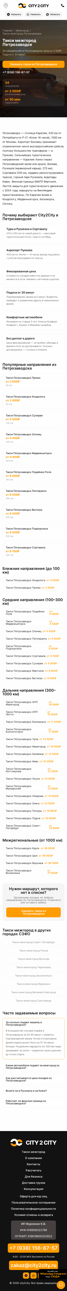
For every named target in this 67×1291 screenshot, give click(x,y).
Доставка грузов (33, 1182)
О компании (33, 1158)
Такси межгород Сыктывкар (33, 1000)
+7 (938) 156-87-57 (16, 72)
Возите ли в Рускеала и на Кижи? (26, 1090)
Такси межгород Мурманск (33, 983)
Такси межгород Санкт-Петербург (33, 942)
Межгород (22, 30)
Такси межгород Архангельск (33, 975)
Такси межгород (33, 1151)
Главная (7, 30)
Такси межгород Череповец (33, 967)
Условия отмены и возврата (33, 1215)
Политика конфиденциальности (33, 1208)
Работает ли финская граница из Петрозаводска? (26, 1102)
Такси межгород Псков (33, 950)
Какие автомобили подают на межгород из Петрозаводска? (32, 1066)
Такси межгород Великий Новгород (33, 992)
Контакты (33, 1164)
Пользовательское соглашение (33, 1202)
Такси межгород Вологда (33, 958)
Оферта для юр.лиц (33, 1196)
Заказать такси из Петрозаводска (33, 64)
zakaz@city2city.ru (33, 1265)
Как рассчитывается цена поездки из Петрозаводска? (29, 1079)
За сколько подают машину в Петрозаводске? (24, 1023)
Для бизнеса (33, 1176)
